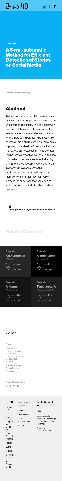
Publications (23, 415)
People (9, 443)
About (8, 417)
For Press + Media (9, 464)
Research (10, 413)
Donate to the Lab (44, 430)
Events (9, 447)
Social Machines (14, 269)
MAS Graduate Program (10, 436)
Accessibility (42, 428)
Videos (9, 451)
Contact (21, 425)
